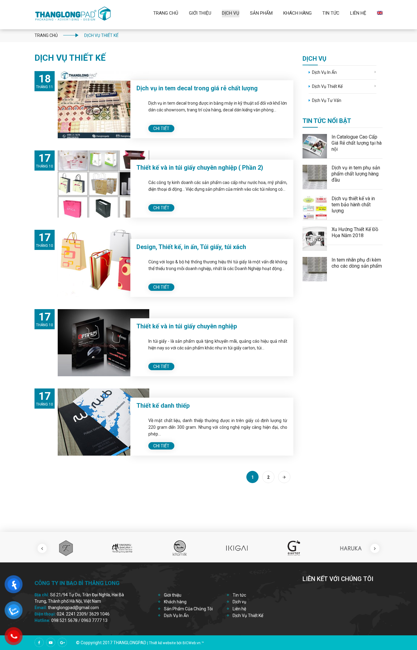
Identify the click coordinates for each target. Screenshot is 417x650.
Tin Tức (330, 13)
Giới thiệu (200, 13)
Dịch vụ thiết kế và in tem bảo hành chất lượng (353, 205)
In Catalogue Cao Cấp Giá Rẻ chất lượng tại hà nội (357, 143)
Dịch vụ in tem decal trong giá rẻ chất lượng (197, 88)
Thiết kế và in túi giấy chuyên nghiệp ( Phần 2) (199, 167)
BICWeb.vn (192, 643)
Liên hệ (358, 13)
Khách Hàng (297, 13)
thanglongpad (129, 642)
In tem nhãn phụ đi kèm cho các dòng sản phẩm (357, 263)
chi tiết (161, 128)
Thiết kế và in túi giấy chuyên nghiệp (186, 326)
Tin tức (239, 595)
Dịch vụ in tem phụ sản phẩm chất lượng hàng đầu (356, 174)
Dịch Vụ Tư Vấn (326, 100)
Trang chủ (165, 13)
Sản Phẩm (261, 13)
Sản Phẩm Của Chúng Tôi (188, 608)
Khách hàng (175, 601)
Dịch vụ (230, 13)
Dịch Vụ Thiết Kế (327, 86)
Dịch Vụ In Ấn (324, 72)
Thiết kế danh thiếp (163, 405)
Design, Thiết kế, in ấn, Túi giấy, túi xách (191, 247)
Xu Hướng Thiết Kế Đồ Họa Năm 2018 (355, 232)
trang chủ (46, 35)
